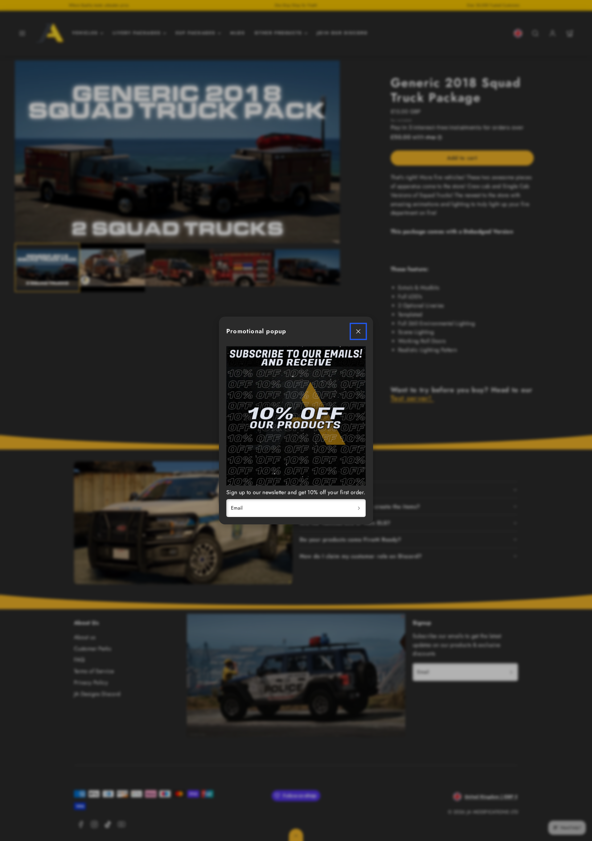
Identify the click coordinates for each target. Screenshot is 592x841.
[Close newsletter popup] (358, 331)
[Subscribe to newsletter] (359, 508)
